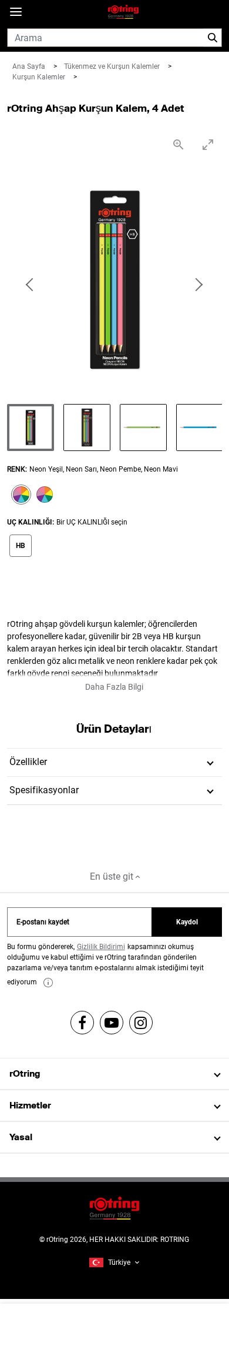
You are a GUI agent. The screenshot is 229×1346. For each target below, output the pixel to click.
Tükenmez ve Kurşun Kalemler (112, 66)
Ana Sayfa (29, 66)
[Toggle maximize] (207, 144)
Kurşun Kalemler (39, 77)
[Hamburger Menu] (16, 12)
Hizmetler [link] (30, 1105)
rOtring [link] (24, 1073)
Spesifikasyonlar (44, 790)
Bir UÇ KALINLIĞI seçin (91, 522)
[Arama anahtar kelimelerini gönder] (212, 37)
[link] (48, 982)
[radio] (19, 495)
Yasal (20, 1137)
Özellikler (28, 761)
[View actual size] (178, 144)
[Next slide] (198, 285)
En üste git (113, 876)
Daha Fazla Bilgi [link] (114, 687)
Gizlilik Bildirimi (101, 947)
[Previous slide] (30, 285)
